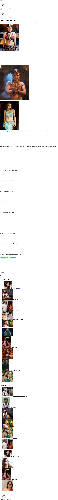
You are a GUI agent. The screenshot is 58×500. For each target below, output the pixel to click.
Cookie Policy (4, 497)
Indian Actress (4, 3)
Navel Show (2, 18)
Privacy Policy (4, 496)
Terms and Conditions (5, 494)
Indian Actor (3, 4)
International (3, 5)
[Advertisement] (27, 58)
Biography (3, 2)
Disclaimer (3, 495)
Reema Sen (4, 22)
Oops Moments (2, 272)
